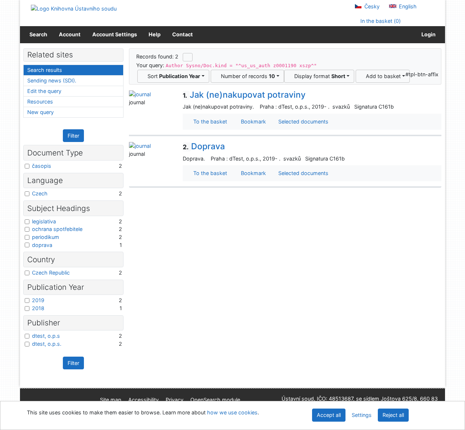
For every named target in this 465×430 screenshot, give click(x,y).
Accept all (329, 415)
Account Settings (114, 34)
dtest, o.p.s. (46, 344)
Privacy (174, 400)
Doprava (204, 146)
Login (427, 34)
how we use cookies (232, 412)
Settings (362, 415)
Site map (110, 400)
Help (155, 34)
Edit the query (44, 91)
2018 (38, 308)
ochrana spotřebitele (57, 229)
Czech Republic (51, 272)
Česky (371, 6)
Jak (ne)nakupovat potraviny (244, 95)
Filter (73, 136)
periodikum (45, 237)
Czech (40, 193)
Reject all (393, 415)
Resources (40, 101)
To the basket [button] (208, 121)
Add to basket (382, 76)
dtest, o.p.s (46, 336)
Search (38, 34)
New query (40, 112)
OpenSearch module (215, 400)
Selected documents (302, 121)
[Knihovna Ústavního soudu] (74, 8)
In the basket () (380, 21)
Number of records (246, 76)
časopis (41, 166)
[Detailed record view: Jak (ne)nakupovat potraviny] (140, 94)
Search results (44, 70)
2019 (38, 300)
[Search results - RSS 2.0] (188, 57)
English (407, 6)
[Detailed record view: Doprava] (140, 145)
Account (70, 34)
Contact (182, 34)
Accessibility (143, 400)
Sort (172, 76)
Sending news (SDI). (51, 80)
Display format (318, 76)
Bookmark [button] (252, 121)
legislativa (44, 221)
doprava (42, 245)
